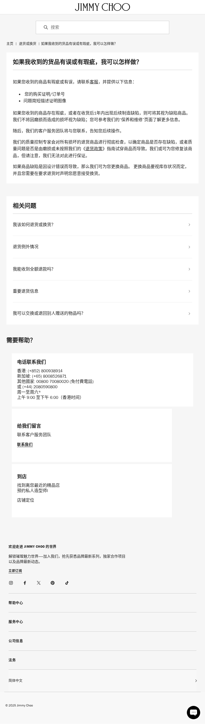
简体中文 (15, 680)
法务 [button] (12, 660)
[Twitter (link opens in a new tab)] (39, 582)
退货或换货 (27, 43)
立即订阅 (15, 571)
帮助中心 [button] (16, 602)
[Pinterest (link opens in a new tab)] (53, 582)
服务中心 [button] (16, 621)
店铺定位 (25, 500)
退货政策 (93, 149)
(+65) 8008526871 (49, 376)
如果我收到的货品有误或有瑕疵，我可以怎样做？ (79, 43)
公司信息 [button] (16, 641)
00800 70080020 (53, 381)
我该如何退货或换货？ (34, 224)
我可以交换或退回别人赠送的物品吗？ (49, 313)
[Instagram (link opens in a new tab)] (11, 582)
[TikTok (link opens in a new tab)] (66, 582)
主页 (9, 43)
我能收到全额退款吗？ (34, 269)
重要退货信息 (25, 291)
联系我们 (25, 444)
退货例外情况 (25, 246)
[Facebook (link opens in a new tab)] (25, 582)
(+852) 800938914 (45, 371)
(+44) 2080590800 (39, 387)
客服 (94, 82)
